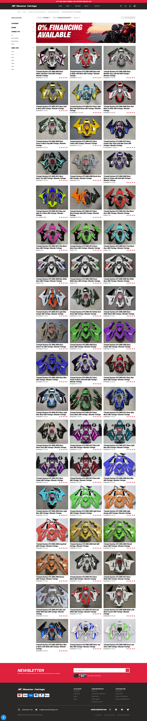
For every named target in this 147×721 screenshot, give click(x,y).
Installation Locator (97, 702)
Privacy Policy (119, 693)
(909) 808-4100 (87, 1)
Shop (24, 12)
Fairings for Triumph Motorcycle (36, 12)
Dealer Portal (95, 696)
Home (60, 6)
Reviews (77, 6)
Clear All (76, 17)
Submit (127, 670)
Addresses (77, 691)
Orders (75, 696)
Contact (97, 6)
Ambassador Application (98, 693)
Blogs (75, 699)
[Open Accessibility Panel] (3, 717)
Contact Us (118, 691)
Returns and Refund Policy (122, 699)
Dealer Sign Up (96, 699)
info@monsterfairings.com (48, 710)
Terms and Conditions (121, 696)
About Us (94, 691)
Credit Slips (77, 693)
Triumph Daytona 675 (53, 12)
